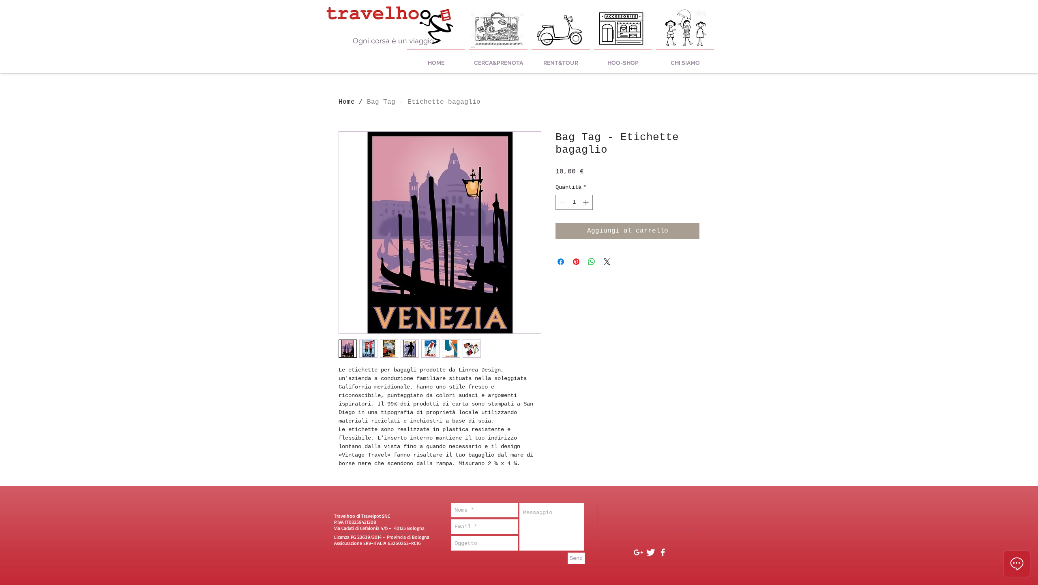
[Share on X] (607, 262)
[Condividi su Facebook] (561, 262)
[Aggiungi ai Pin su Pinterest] (576, 262)
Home (347, 102)
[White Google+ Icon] (638, 552)
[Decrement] (562, 202)
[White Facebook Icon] (663, 552)
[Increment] (586, 202)
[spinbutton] (574, 202)
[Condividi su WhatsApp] (591, 262)
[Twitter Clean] (651, 552)
